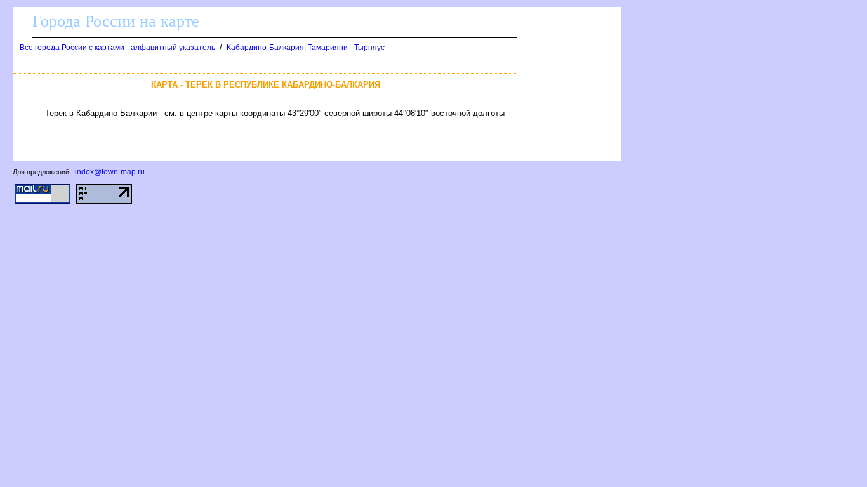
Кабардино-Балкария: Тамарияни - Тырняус (306, 47)
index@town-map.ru (110, 171)
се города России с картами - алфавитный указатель (117, 47)
